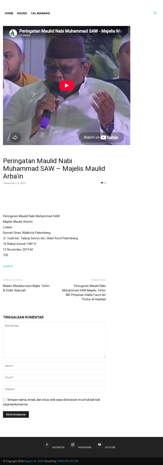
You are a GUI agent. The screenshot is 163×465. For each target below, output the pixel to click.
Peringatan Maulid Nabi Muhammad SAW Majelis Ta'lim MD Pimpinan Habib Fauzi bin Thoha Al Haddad (84, 292)
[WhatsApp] (54, 200)
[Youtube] (157, 3)
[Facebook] (143, 3)
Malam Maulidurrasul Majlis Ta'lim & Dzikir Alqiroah (26, 288)
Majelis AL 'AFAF (34, 461)
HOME (9, 13)
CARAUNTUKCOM (67, 461)
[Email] (74, 200)
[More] (93, 200)
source (8, 266)
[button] (155, 17)
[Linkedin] (64, 200)
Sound (22, 13)
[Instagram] (150, 3)
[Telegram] (83, 200)
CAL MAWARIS (40, 13)
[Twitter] (44, 200)
